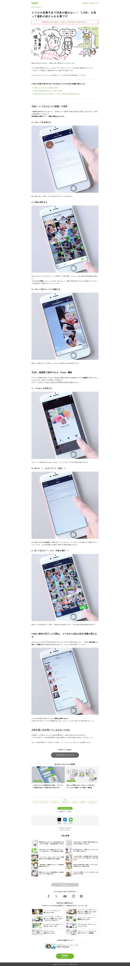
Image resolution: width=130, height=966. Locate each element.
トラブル (64, 802)
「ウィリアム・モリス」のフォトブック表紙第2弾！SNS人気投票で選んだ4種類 (51, 858)
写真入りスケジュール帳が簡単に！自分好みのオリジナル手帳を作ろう (51, 873)
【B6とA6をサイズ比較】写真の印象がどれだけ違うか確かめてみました (85, 842)
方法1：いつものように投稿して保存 (46, 87)
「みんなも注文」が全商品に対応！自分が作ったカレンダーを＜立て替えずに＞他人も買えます (85, 858)
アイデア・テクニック (40, 802)
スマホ (54, 802)
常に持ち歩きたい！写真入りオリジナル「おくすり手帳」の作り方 (85, 850)
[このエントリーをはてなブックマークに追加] (65, 819)
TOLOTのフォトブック (65, 755)
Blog (33, 7)
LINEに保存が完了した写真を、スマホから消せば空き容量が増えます (57, 93)
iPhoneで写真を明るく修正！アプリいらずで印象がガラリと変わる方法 (85, 865)
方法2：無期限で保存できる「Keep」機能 (48, 90)
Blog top (65, 885)
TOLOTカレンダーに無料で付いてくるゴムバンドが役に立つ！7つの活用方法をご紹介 (51, 850)
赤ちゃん (92, 802)
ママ (74, 802)
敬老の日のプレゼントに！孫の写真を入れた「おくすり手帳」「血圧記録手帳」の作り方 (51, 842)
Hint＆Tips (38, 7)
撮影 (82, 802)
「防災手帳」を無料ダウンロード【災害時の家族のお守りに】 (51, 865)
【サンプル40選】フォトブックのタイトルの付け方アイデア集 (85, 873)
